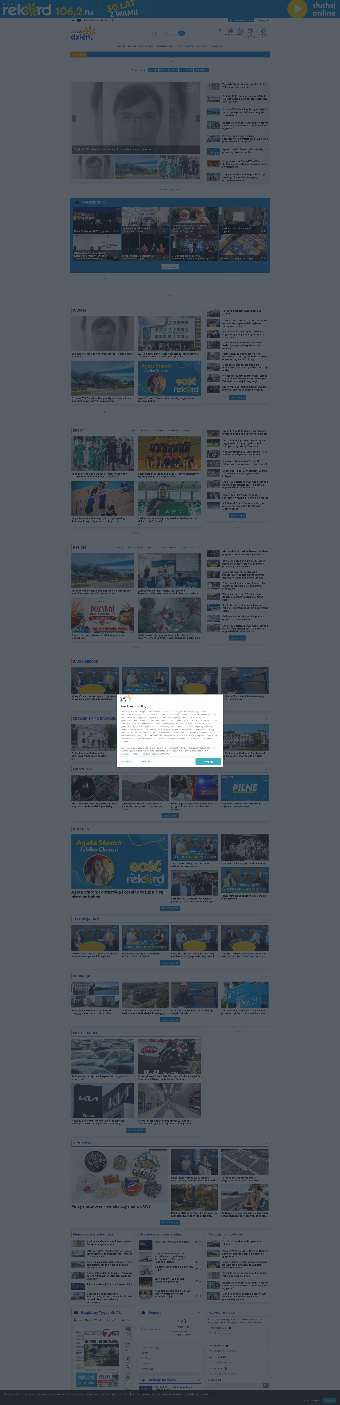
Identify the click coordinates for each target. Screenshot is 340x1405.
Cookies (137, 754)
